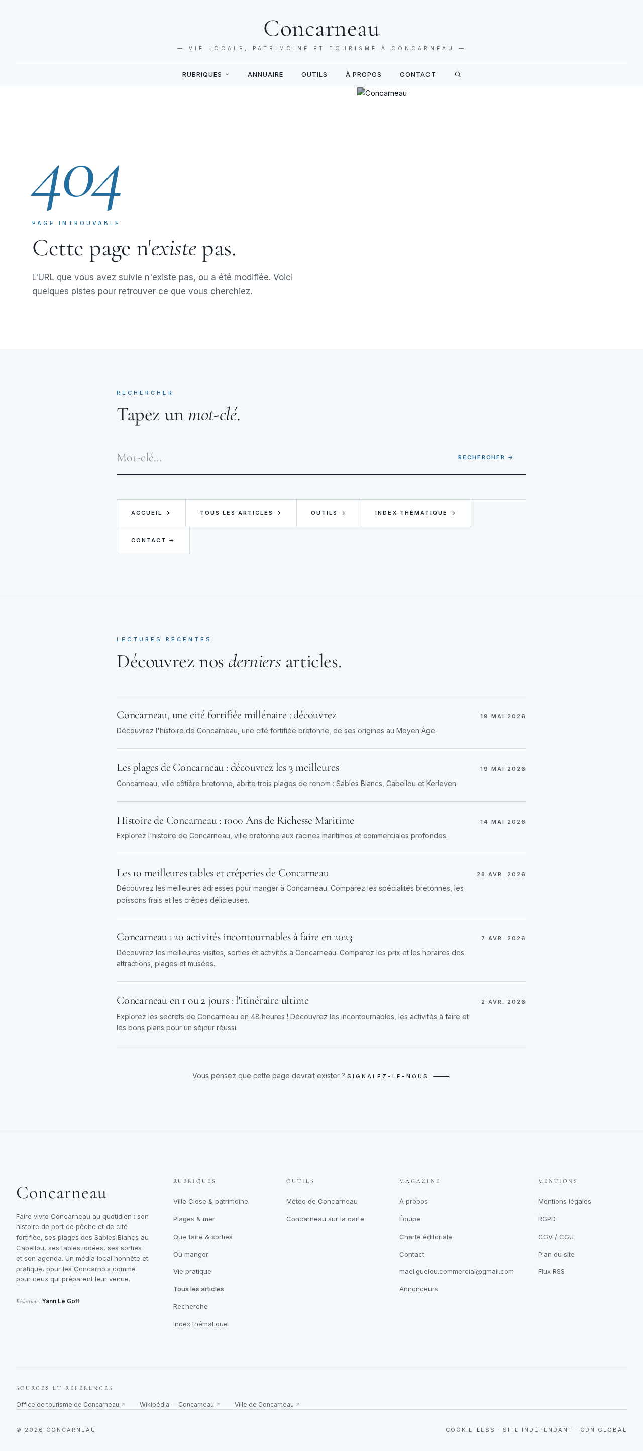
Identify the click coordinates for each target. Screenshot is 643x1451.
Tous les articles (198, 1289)
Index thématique (200, 1324)
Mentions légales (564, 1201)
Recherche (190, 1306)
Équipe (409, 1219)
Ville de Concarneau (267, 1404)
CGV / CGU (556, 1237)
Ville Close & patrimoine (210, 1201)
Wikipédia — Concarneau (180, 1404)
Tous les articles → (241, 512)
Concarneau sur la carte (325, 1219)
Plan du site (556, 1254)
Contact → (153, 540)
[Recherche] (457, 74)
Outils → (329, 512)
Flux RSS (551, 1271)
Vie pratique (192, 1271)
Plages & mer (194, 1219)
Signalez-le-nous (388, 1076)
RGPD (547, 1219)
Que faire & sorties (203, 1237)
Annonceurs (418, 1289)
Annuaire (265, 74)
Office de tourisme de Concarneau (71, 1404)
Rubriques (202, 74)
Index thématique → (416, 512)
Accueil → (151, 512)
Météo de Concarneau (322, 1201)
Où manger (190, 1254)
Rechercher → (486, 457)
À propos (364, 74)
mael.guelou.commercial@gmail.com (456, 1271)
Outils (314, 74)
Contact (418, 74)
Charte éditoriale (425, 1237)
